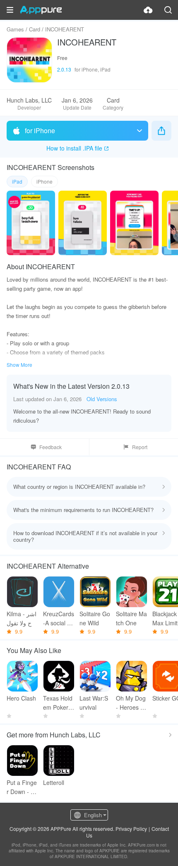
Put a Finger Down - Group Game (22, 787)
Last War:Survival (93, 702)
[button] (10, 10)
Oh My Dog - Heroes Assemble (131, 703)
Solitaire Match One (131, 618)
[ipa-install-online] (148, 10)
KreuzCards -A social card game (58, 618)
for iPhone (40, 130)
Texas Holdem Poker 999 (58, 703)
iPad (17, 181)
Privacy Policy (131, 828)
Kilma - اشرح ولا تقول (21, 618)
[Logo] (41, 10)
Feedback (50, 446)
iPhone (44, 181)
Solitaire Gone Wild (94, 618)
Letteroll (53, 782)
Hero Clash (21, 698)
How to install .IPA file (74, 148)
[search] (168, 10)
